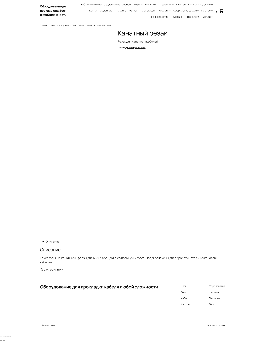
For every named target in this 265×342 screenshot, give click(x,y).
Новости (163, 10)
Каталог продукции (199, 4)
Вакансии (150, 4)
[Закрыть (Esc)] (1, 336)
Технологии (193, 16)
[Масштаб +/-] (9, 336)
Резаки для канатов (86, 25)
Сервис (177, 16)
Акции (137, 4)
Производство (159, 16)
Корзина (121, 10)
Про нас (206, 10)
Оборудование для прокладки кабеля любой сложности (53, 10)
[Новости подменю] (170, 10)
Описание (52, 241)
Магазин (134, 10)
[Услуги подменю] (212, 17)
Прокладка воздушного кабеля (62, 25)
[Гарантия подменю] (173, 4)
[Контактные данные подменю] (113, 10)
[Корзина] (221, 10)
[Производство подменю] (170, 17)
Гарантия (166, 4)
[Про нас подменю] (212, 10)
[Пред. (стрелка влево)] (1, 340)
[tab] (135, 241)
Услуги (207, 16)
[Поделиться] (4, 336)
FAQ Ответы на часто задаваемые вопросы (106, 4)
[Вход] (215, 10)
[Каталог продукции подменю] (212, 4)
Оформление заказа (185, 10)
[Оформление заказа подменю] (198, 10)
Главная (181, 4)
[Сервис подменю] (183, 17)
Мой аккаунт (148, 10)
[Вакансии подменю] (157, 4)
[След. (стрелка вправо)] (4, 340)
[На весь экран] (7, 336)
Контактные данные (100, 10)
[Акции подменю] (142, 4)
